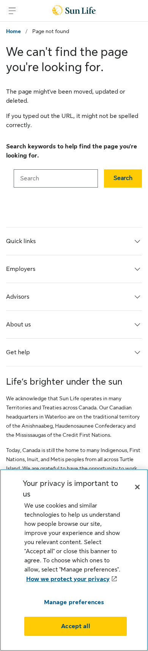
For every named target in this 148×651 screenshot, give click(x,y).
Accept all (75, 626)
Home (13, 31)
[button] (123, 178)
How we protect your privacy (68, 579)
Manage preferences (74, 602)
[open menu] (12, 11)
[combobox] (56, 178)
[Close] (137, 487)
